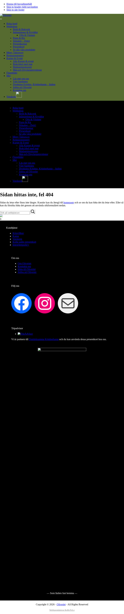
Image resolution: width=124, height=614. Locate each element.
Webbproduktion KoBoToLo (62, 610)
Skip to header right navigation (22, 6)
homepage (68, 202)
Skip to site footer (15, 9)
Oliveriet (61, 604)
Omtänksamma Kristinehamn (44, 339)
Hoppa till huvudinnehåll (19, 4)
